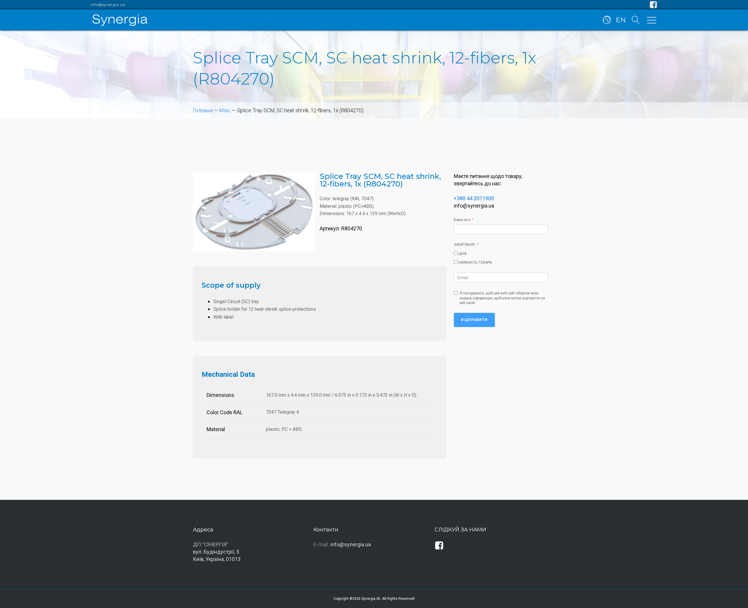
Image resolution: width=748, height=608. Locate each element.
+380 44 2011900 (474, 198)
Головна (203, 110)
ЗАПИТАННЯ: (464, 245)
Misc (225, 110)
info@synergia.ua (108, 4)
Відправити (474, 320)
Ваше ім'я (462, 220)
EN (621, 20)
